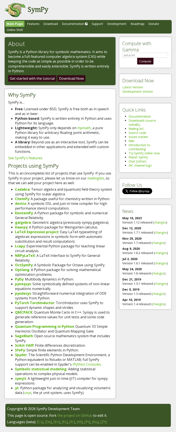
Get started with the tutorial (32, 78)
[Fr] (72, 422)
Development (116, 24)
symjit (20, 378)
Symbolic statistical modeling (41, 369)
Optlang (22, 269)
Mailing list (136, 129)
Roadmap (137, 24)
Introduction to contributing (139, 147)
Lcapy (20, 246)
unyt (27, 392)
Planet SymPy (138, 157)
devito (20, 203)
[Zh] (103, 422)
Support (97, 24)
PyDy (19, 279)
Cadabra (22, 189)
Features (33, 24)
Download (50, 24)
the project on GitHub (74, 415)
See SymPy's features (25, 158)
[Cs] (40, 422)
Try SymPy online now (144, 153)
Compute (145, 61)
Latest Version (132, 87)
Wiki (131, 141)
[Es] (65, 422)
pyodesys (23, 293)
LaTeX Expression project (37, 232)
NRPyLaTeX (25, 255)
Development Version (137, 91)
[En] (56, 422)
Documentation (73, 24)
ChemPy (22, 198)
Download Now (71, 78)
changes (160, 222)
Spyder (21, 354)
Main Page (15, 24)
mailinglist (95, 178)
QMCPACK (23, 312)
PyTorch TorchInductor (34, 302)
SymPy (37, 9)
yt (17, 388)
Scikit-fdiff (24, 345)
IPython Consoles (87, 364)
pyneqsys (23, 284)
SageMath (24, 336)
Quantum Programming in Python (44, 326)
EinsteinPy (24, 213)
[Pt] (87, 422)
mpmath (84, 128)
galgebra (23, 222)
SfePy (20, 350)
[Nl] (80, 422)
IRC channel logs (140, 165)
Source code (137, 133)
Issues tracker (138, 137)
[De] (48, 422)
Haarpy (21, 227)
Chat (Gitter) (137, 161)
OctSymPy (24, 265)
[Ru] (95, 422)
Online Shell (15, 30)
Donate (153, 24)
